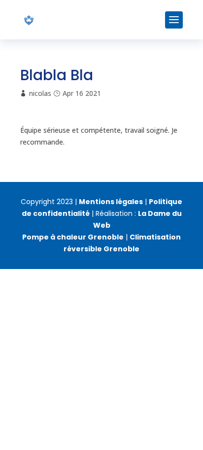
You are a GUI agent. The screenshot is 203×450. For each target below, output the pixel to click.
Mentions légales (111, 202)
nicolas (40, 93)
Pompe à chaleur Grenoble (73, 237)
